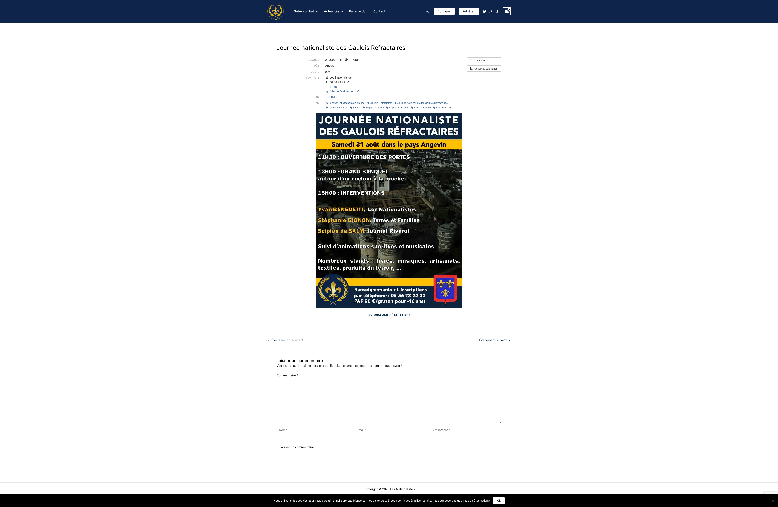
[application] (316, 11)
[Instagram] (491, 11)
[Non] (773, 501)
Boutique (444, 11)
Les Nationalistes (338, 107)
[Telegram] (497, 11)
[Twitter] (484, 11)
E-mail (333, 87)
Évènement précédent (285, 340)
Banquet (333, 102)
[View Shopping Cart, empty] (507, 11)
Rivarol (357, 107)
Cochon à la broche (354, 102)
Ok (499, 500)
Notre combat (304, 11)
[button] (427, 11)
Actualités (331, 11)
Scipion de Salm (375, 107)
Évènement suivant (494, 340)
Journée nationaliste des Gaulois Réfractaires (422, 102)
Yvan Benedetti (444, 107)
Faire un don (358, 11)
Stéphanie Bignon (399, 107)
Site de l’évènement (342, 91)
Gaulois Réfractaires (381, 102)
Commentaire (287, 375)
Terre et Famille (422, 107)
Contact (379, 11)
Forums (331, 97)
